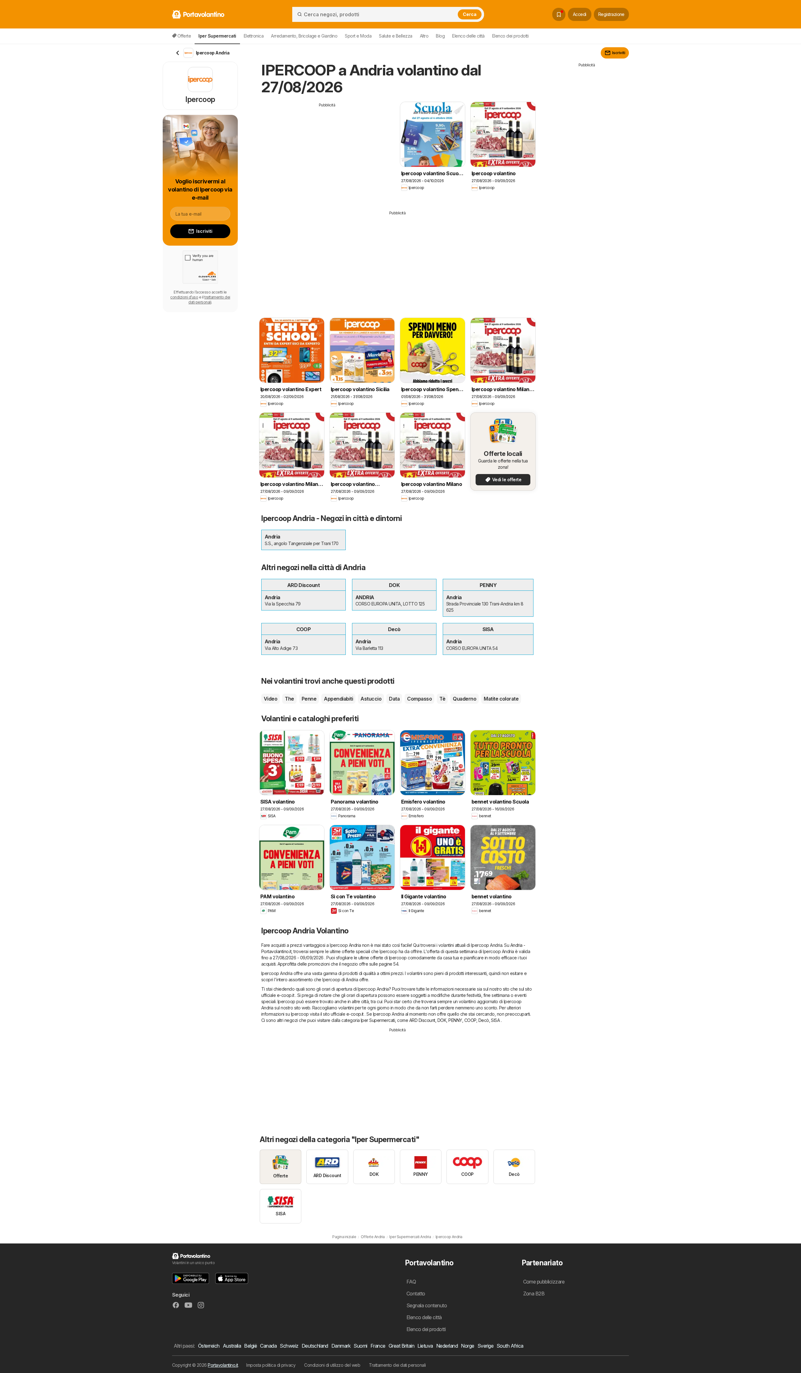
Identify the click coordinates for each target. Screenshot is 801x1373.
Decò (483, 1020)
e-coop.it (285, 995)
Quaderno (464, 699)
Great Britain (401, 1346)
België (250, 1346)
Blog (440, 35)
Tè (442, 699)
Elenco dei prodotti (510, 35)
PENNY (455, 1020)
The (289, 699)
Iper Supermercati (378, 1020)
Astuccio (370, 699)
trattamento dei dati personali (209, 299)
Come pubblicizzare (544, 1282)
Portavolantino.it (223, 1365)
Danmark (340, 1346)
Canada (268, 1346)
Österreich (209, 1346)
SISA (495, 1020)
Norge (467, 1346)
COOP (470, 1020)
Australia (232, 1346)
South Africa (510, 1346)
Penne (309, 699)
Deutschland (315, 1346)
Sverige (485, 1346)
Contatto (415, 1293)
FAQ (411, 1282)
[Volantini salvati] (558, 14)
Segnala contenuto (426, 1305)
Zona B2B (534, 1293)
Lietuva (425, 1346)
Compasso (419, 699)
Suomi (360, 1346)
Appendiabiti (338, 699)
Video (270, 699)
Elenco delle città (468, 35)
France (377, 1346)
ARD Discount (422, 1020)
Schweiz (289, 1346)
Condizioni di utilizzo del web (332, 1365)
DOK (441, 1020)
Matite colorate (501, 699)
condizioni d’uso (184, 297)
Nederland (447, 1346)
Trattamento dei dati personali (397, 1365)
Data (394, 699)
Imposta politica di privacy (270, 1365)
